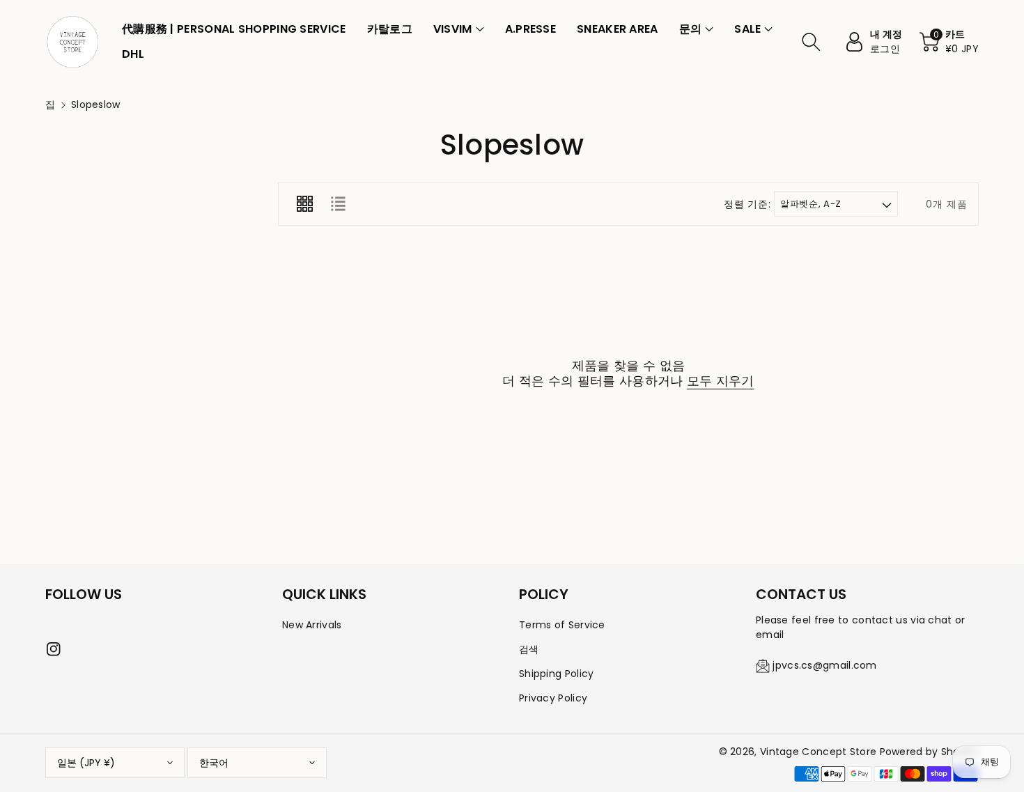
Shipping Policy (556, 674)
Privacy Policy (553, 698)
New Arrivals (312, 625)
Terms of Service (562, 625)
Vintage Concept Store (818, 752)
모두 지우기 (720, 381)
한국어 (213, 763)
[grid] (304, 204)
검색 (529, 649)
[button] (458, 29)
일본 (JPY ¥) (86, 763)
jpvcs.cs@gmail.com (824, 665)
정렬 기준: (747, 204)
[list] (338, 204)
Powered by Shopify (929, 752)
